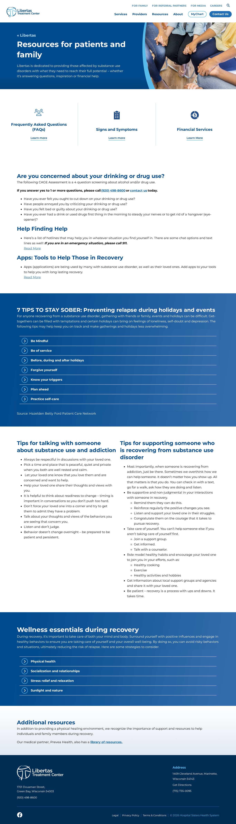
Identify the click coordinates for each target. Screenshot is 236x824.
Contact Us (221, 14)
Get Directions (182, 785)
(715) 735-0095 (182, 791)
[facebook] (19, 815)
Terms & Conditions (154, 815)
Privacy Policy (130, 815)
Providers (139, 14)
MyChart (197, 14)
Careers (216, 5)
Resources (160, 14)
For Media (198, 5)
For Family (140, 5)
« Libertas (26, 35)
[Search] (228, 5)
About (178, 14)
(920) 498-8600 (27, 797)
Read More (32, 248)
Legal (115, 815)
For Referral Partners (169, 5)
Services (120, 14)
